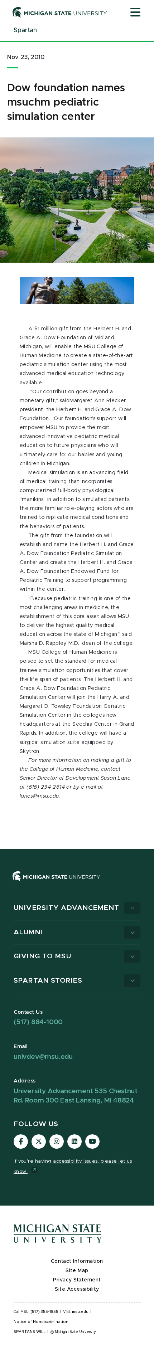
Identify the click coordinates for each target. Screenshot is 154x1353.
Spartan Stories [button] (48, 980)
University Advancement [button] (66, 908)
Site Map (77, 1270)
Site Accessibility (77, 1289)
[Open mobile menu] (135, 12)
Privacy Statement (77, 1280)
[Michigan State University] (60, 12)
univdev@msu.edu (43, 1056)
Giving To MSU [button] (42, 956)
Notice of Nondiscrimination (41, 1322)
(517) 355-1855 (44, 1312)
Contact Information (77, 1261)
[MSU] (77, 883)
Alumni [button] (28, 932)
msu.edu (80, 1312)
